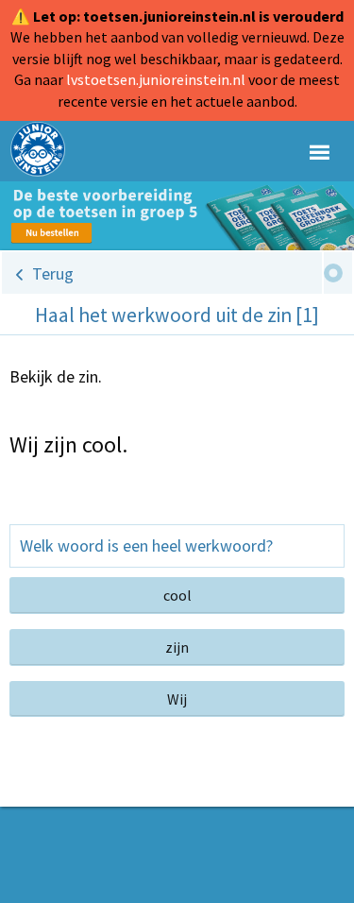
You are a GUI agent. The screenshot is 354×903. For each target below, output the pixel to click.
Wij (177, 699)
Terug (53, 273)
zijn (177, 647)
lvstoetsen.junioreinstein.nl (155, 79)
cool (177, 595)
